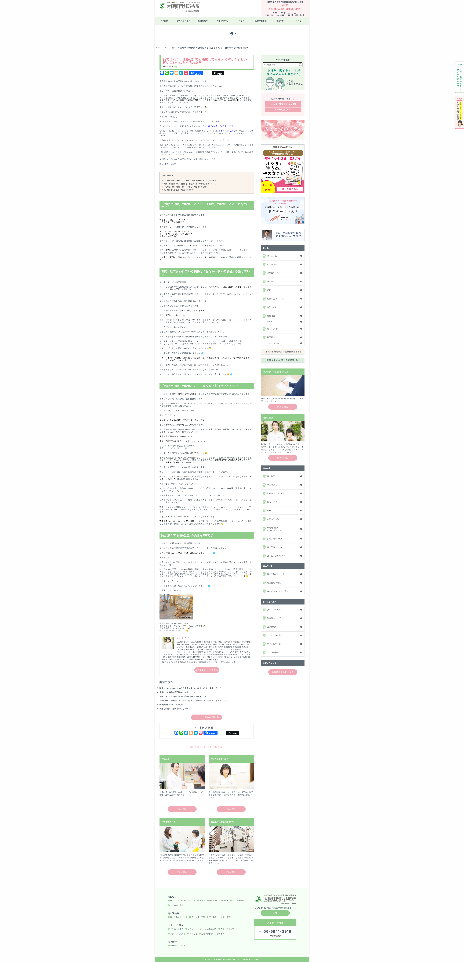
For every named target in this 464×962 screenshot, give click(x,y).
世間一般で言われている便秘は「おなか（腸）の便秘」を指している (190, 184)
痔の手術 (225, 900)
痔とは (173, 900)
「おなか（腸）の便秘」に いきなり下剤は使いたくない (186, 187)
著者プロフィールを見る (206, 670)
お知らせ (193, 934)
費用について (222, 21)
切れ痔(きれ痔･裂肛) (276, 298)
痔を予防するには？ (276, 574)
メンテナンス (274, 343)
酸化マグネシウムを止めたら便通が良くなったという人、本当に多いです (191, 688)
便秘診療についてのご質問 (171, 704)
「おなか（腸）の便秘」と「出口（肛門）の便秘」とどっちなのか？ (190, 181)
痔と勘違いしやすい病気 (277, 591)
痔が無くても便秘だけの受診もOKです (178, 190)
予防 (270, 321)
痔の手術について (275, 547)
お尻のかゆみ (273, 273)
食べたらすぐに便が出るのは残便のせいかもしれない (183, 696)
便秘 (175, 67)
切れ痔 (193, 900)
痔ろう (202, 900)
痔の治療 (164, 21)
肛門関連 (271, 337)
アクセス (300, 21)
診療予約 (280, 21)
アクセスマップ (274, 644)
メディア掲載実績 (275, 635)
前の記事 (218, 747)
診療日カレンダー (275, 618)
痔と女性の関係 (274, 583)
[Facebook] (176, 733)
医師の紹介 (203, 21)
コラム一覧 (272, 256)
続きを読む (182, 809)
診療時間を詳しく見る (283, 672)
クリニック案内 (184, 21)
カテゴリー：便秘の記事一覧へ (206, 717)
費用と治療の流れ (275, 538)
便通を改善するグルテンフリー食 (174, 709)
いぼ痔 (183, 900)
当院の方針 (272, 307)
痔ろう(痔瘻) (273, 329)
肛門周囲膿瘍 (277, 528)
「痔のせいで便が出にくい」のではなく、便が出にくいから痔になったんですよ (194, 700)
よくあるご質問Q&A (276, 556)
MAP (275, 913)
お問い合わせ (261, 21)
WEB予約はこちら (283, 109)
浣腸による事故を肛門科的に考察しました (178, 692)
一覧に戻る (206, 747)
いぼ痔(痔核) (273, 264)
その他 (270, 281)
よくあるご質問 (177, 905)
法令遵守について (178, 945)
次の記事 (195, 747)
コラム (242, 21)
